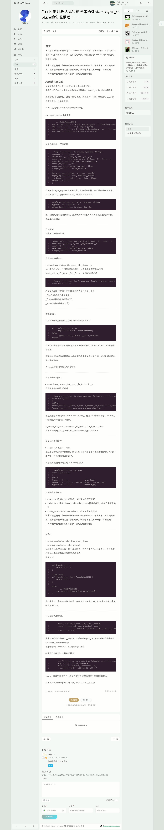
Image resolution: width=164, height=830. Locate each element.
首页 (48, 31)
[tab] (128, 11)
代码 (24, 64)
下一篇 (115, 739)
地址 (97, 806)
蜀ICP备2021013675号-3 (74, 826)
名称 (44, 806)
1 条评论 (92, 22)
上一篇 (46, 739)
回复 (50, 765)
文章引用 (47, 717)
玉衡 (50, 754)
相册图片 (24, 83)
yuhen (47, 22)
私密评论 (110, 800)
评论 (44, 779)
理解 (24, 78)
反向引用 (60, 717)
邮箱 (71, 806)
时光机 (132, 57)
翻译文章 (24, 74)
